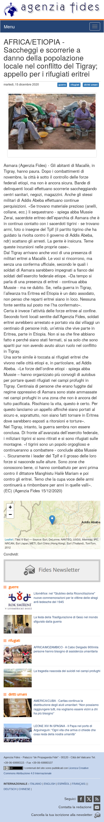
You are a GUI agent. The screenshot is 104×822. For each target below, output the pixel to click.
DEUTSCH (10, 789)
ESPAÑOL (64, 783)
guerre (62, 84)
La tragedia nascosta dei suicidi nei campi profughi (67, 671)
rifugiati (75, 84)
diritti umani (91, 84)
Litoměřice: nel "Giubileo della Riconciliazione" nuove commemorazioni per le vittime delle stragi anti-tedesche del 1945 (66, 597)
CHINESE (24, 789)
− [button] (10, 514)
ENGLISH (49, 783)
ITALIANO (36, 783)
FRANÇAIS (78, 783)
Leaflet (9, 539)
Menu (9, 26)
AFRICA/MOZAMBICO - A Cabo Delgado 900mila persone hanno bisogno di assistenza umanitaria (66, 649)
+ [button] (10, 507)
